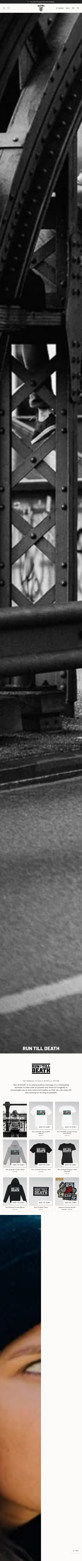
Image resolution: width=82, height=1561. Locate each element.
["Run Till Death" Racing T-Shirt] (41, 1154)
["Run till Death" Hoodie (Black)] (15, 1191)
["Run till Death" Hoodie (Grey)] (15, 1154)
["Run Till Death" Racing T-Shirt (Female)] (67, 1154)
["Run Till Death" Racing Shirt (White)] (41, 1116)
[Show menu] (4, 8)
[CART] (78, 8)
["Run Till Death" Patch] (41, 1191)
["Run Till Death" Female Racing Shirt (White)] (67, 1116)
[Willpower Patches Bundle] (67, 1191)
